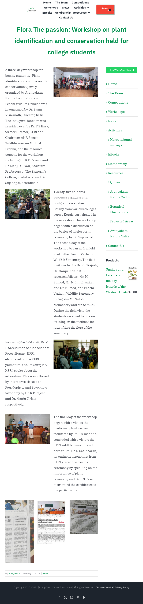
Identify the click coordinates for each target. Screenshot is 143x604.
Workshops (116, 112)
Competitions (118, 102)
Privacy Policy (122, 587)
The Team (115, 93)
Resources (115, 173)
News (45, 573)
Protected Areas (122, 221)
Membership (117, 164)
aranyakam (15, 573)
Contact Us (116, 246)
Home (112, 84)
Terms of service (104, 587)
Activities (115, 130)
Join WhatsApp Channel (122, 70)
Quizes (115, 182)
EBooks (113, 154)
